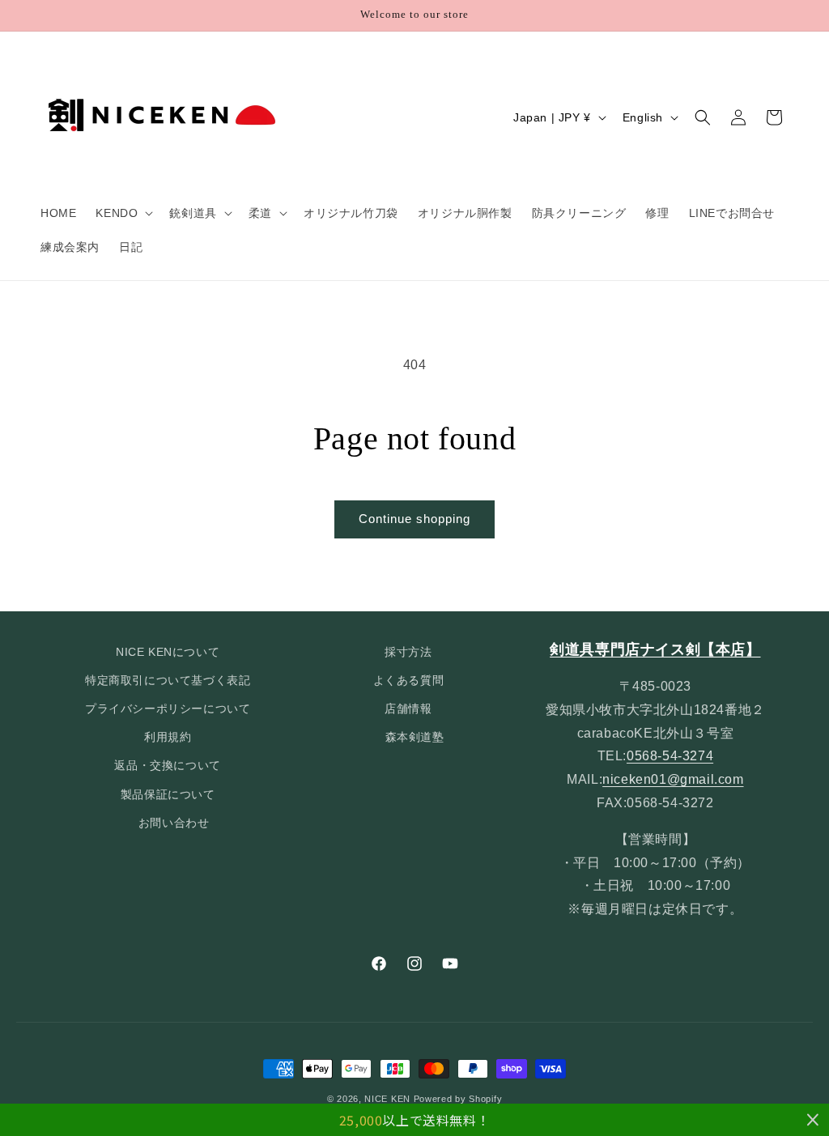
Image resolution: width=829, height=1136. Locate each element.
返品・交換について (167, 765)
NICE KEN (387, 1099)
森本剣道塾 (414, 736)
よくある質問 (408, 680)
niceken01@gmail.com (672, 779)
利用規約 (167, 736)
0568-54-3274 (670, 756)
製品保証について (168, 794)
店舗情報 (408, 708)
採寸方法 (408, 651)
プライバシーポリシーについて (167, 708)
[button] (122, 213)
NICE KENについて (167, 651)
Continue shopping (414, 518)
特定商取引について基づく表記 (167, 680)
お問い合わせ (174, 822)
